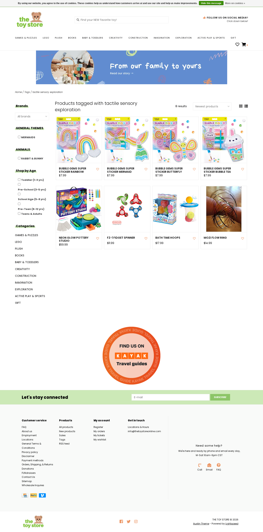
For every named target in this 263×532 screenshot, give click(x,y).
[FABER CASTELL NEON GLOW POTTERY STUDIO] (79, 209)
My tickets (99, 435)
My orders (99, 431)
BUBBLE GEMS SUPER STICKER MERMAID (120, 170)
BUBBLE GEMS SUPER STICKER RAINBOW (72, 170)
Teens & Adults (31, 214)
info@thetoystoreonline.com (144, 431)
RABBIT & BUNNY (32, 158)
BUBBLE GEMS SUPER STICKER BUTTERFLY (169, 170)
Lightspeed (231, 523)
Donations (28, 468)
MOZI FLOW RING (215, 237)
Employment (29, 435)
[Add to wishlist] (97, 169)
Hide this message (211, 3)
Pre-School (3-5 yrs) (32, 189)
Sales (62, 435)
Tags (27, 92)
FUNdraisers (29, 473)
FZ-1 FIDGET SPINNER (121, 237)
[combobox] (121, 19)
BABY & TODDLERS (92, 37)
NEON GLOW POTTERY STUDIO (73, 239)
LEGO (46, 37)
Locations (27, 439)
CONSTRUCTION (138, 37)
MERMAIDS (28, 137)
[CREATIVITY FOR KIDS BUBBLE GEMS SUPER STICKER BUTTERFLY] (175, 140)
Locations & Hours (138, 427)
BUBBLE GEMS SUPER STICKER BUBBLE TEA (217, 170)
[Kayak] (131, 355)
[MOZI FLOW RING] (224, 209)
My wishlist (100, 439)
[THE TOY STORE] (42, 19)
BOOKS (72, 37)
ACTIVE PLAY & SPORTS (211, 37)
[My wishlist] (237, 45)
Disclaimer (28, 456)
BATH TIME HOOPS (167, 237)
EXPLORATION (184, 37)
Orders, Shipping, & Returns (37, 464)
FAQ (24, 427)
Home (18, 92)
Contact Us (28, 477)
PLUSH (58, 37)
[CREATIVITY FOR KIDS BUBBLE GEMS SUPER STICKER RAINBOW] (79, 140)
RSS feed (64, 443)
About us (27, 431)
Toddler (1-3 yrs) (32, 180)
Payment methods (33, 460)
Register (98, 427)
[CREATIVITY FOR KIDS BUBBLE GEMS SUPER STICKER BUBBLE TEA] (224, 140)
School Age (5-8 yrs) (32, 199)
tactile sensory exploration (48, 92)
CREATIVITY (116, 37)
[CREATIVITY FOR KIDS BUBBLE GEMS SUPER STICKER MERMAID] (127, 140)
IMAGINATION (162, 37)
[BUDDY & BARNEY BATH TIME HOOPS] (175, 209)
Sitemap (27, 481)
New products (67, 431)
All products (66, 427)
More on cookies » (235, 3)
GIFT (233, 37)
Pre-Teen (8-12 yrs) (31, 209)
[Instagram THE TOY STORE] (136, 522)
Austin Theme (201, 523)
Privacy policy (30, 452)
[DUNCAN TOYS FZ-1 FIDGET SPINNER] (127, 209)
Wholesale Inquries (33, 485)
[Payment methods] (26, 496)
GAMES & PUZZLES (26, 37)
